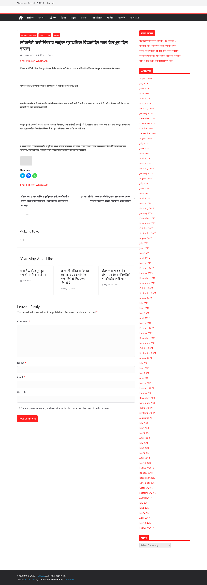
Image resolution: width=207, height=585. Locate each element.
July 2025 (144, 143)
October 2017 (146, 487)
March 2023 (145, 263)
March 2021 (145, 383)
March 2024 (145, 203)
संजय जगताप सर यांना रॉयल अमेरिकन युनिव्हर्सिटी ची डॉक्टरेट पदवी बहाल (116, 275)
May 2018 (144, 452)
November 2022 (147, 283)
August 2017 (145, 497)
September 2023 (147, 233)
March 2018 (145, 462)
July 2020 (144, 422)
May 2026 (144, 93)
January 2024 (146, 213)
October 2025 (146, 128)
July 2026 (144, 83)
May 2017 (144, 512)
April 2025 (144, 158)
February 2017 (146, 527)
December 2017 (147, 477)
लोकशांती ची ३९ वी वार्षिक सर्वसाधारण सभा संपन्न (157, 45)
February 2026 (146, 108)
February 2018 (146, 467)
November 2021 (147, 343)
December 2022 (147, 278)
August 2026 (145, 78)
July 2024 (144, 183)
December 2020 (147, 398)
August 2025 (145, 138)
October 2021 (146, 348)
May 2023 (144, 253)
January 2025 (146, 173)
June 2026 (144, 88)
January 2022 (146, 333)
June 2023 (144, 248)
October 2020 (146, 407)
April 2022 (144, 318)
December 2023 (147, 218)
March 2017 (145, 522)
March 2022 (145, 323)
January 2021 (146, 393)
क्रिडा (63, 17)
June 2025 (144, 148)
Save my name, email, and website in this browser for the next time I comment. (66, 408)
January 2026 (146, 113)
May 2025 (144, 153)
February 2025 (146, 168)
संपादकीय (121, 17)
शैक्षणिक (110, 17)
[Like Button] (26, 161)
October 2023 (146, 228)
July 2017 (144, 502)
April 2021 (144, 378)
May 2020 (144, 432)
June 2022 (144, 308)
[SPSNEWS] (20, 17)
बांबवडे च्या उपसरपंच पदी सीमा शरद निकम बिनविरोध (158, 50)
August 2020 (145, 417)
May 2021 (144, 373)
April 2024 (144, 198)
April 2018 (144, 457)
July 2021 (144, 363)
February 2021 (146, 388)
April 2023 (144, 258)
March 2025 (145, 163)
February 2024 (146, 208)
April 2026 (144, 98)
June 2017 (144, 507)
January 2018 (146, 472)
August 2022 (145, 298)
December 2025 (147, 118)
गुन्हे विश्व (52, 17)
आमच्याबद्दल (134, 17)
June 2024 (144, 188)
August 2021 (145, 358)
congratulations (28, 35)
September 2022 (147, 293)
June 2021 (144, 368)
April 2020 (144, 437)
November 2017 (147, 482)
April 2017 (144, 517)
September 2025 (147, 133)
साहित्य (73, 17)
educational (45, 35)
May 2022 (144, 313)
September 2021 (147, 353)
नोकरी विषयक (97, 17)
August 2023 (145, 238)
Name (21, 363)
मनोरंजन (84, 17)
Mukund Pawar (46, 55)
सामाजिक (30, 17)
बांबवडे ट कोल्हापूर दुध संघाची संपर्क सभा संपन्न (33, 273)
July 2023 (144, 243)
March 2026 (145, 103)
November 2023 (147, 223)
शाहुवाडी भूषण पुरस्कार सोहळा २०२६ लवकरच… (157, 40)
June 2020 (144, 427)
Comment (23, 321)
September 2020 (147, 412)
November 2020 (147, 402)
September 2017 (147, 492)
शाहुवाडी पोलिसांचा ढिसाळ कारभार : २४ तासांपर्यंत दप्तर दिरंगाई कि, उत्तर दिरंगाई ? (75, 277)
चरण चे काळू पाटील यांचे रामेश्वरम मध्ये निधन (156, 60)
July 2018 (144, 442)
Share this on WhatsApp (34, 60)
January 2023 (146, 273)
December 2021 (147, 338)
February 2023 (146, 268)
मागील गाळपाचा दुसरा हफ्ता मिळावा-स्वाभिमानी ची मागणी (159, 55)
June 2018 (144, 447)
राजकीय (41, 17)
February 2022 (146, 328)
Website (21, 392)
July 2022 (144, 303)
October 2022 (146, 288)
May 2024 (144, 193)
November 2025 (147, 123)
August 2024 (145, 178)
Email (21, 377)
